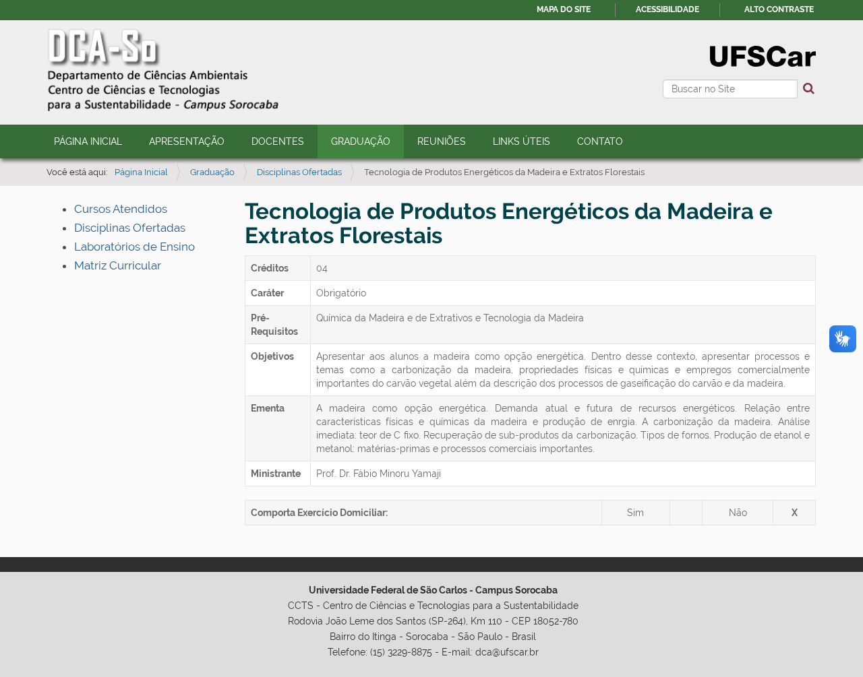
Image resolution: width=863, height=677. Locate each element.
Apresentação (187, 141)
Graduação (360, 141)
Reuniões (441, 141)
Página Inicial (88, 141)
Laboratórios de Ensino (134, 246)
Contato (600, 141)
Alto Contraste (779, 9)
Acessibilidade (667, 9)
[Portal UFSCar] (763, 55)
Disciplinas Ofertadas (299, 172)
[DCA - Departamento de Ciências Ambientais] (162, 65)
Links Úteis (521, 141)
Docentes (277, 141)
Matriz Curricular (117, 265)
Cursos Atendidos (120, 209)
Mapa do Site (564, 9)
